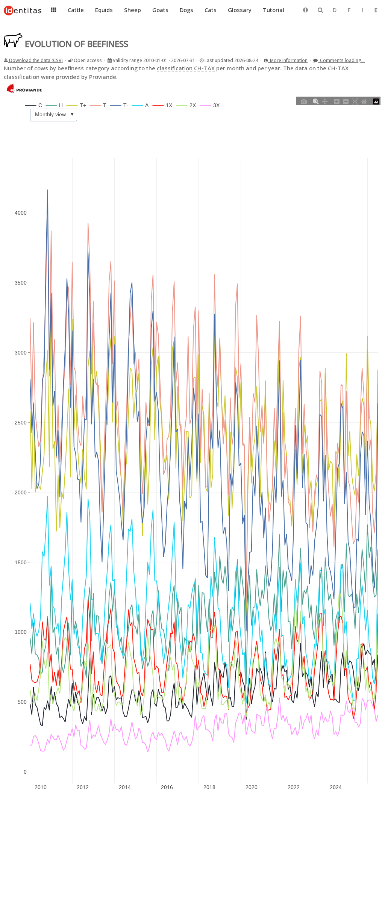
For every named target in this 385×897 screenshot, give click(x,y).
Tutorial (273, 10)
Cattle (76, 10)
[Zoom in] (336, 101)
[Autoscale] (354, 101)
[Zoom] (315, 101)
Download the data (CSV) (35, 60)
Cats (211, 10)
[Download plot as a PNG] (303, 101)
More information (288, 60)
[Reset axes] (363, 101)
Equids (104, 10)
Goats (160, 10)
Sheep (132, 10)
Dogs (186, 10)
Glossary (240, 10)
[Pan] (324, 101)
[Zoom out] (345, 101)
